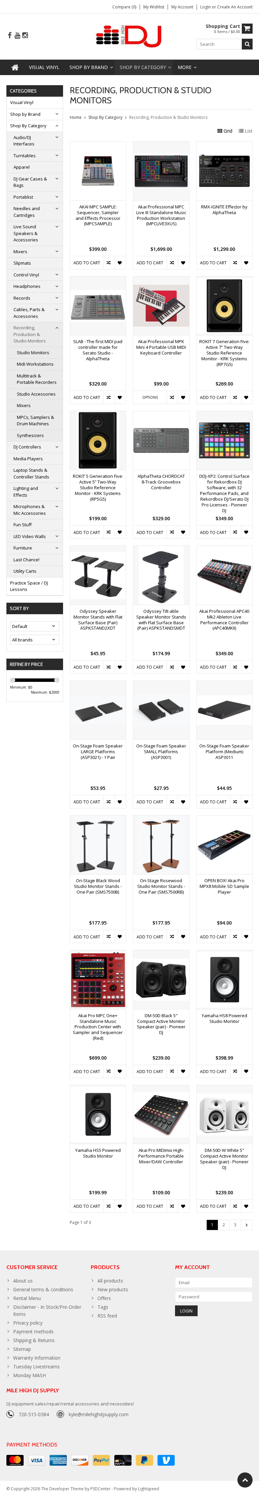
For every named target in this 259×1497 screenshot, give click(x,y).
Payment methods (33, 1331)
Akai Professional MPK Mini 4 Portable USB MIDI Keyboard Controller (161, 347)
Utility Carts (24, 571)
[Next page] (246, 1225)
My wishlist (153, 7)
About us (23, 1280)
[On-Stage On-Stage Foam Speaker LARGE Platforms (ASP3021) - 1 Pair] (98, 684)
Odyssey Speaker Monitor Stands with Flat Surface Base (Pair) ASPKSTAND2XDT (98, 619)
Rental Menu (27, 1298)
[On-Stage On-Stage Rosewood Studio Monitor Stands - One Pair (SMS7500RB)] (161, 819)
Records (21, 298)
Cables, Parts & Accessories (29, 312)
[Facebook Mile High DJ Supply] (9, 35)
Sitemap (22, 1349)
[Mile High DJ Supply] (130, 36)
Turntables (24, 156)
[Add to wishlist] (120, 262)
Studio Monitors (33, 353)
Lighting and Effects (25, 491)
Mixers (20, 251)
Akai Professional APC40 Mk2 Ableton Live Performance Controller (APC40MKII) (224, 619)
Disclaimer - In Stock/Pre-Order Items (47, 1310)
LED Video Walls (29, 536)
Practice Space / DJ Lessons (29, 586)
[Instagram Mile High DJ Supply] (25, 35)
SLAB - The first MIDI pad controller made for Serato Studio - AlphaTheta (97, 350)
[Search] (247, 44)
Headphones (26, 286)
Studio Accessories (36, 394)
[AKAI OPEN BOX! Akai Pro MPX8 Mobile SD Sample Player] (225, 819)
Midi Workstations (35, 364)
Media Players (28, 459)
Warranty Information (36, 1358)
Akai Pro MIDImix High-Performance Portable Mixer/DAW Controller (161, 1156)
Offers (104, 1298)
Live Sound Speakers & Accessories (25, 233)
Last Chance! (26, 560)
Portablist (23, 197)
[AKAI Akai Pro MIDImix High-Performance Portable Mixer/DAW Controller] (161, 1089)
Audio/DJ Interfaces (23, 140)
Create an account (235, 7)
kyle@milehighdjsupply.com (98, 1414)
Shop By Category (143, 67)
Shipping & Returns (34, 1340)
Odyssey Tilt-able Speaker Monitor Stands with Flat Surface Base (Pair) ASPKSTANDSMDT (161, 619)
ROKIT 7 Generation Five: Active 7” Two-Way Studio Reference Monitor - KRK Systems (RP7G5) (224, 353)
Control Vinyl (26, 275)
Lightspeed (148, 1489)
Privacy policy (27, 1323)
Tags (102, 1307)
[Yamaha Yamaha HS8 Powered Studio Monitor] (225, 954)
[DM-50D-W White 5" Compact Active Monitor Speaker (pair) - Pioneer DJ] (225, 1089)
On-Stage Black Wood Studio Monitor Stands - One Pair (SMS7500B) (98, 886)
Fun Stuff (22, 525)
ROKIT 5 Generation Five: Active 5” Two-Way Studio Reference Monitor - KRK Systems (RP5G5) (98, 487)
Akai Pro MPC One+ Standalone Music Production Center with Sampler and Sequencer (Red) (98, 1027)
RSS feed (107, 1315)
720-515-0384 (34, 1414)
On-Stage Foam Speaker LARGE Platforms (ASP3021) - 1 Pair (98, 751)
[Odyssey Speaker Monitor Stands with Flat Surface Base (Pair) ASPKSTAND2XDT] (98, 549)
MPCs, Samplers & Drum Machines (35, 420)
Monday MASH (29, 1375)
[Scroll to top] (245, 1480)
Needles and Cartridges (26, 211)
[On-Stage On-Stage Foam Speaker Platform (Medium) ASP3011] (225, 684)
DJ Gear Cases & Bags (30, 182)
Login (206, 7)
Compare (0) (124, 7)
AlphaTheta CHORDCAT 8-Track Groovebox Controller (161, 482)
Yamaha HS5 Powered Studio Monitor (98, 1153)
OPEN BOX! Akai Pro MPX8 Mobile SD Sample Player (224, 886)
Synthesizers (30, 435)
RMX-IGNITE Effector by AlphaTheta (224, 209)
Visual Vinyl (44, 67)
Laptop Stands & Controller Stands (31, 473)
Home (76, 117)
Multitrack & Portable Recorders (37, 379)
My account (182, 7)
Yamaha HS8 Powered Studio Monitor (224, 1018)
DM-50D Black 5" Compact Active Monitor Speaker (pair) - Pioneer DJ (161, 1024)
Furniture (22, 548)
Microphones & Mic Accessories (29, 509)
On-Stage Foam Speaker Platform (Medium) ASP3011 (224, 751)
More (185, 67)
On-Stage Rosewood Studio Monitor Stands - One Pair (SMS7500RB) (161, 886)
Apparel (21, 167)
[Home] (15, 67)
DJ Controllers (27, 447)
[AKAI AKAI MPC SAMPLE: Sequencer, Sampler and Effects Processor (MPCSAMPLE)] (98, 145)
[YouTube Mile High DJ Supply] (17, 35)
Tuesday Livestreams (36, 1366)
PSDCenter (100, 1489)
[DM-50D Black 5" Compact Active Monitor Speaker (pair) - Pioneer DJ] (161, 954)
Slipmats (22, 263)
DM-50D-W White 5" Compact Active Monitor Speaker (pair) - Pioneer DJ (224, 1158)
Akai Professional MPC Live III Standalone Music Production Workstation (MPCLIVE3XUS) (161, 215)
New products (112, 1289)
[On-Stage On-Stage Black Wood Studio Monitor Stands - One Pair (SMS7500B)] (98, 819)
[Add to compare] (109, 262)
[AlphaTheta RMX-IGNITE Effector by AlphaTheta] (225, 145)
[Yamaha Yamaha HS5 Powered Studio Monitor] (98, 1089)
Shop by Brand (88, 67)
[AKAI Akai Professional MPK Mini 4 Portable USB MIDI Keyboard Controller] (161, 280)
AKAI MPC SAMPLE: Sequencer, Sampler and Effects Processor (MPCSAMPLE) (98, 215)
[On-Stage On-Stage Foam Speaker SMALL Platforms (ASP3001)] (161, 684)
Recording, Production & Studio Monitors (29, 334)
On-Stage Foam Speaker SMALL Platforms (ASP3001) (161, 751)
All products (110, 1280)
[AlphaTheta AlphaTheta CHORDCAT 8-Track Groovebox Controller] (161, 414)
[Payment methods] (15, 1460)
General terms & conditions (43, 1289)
